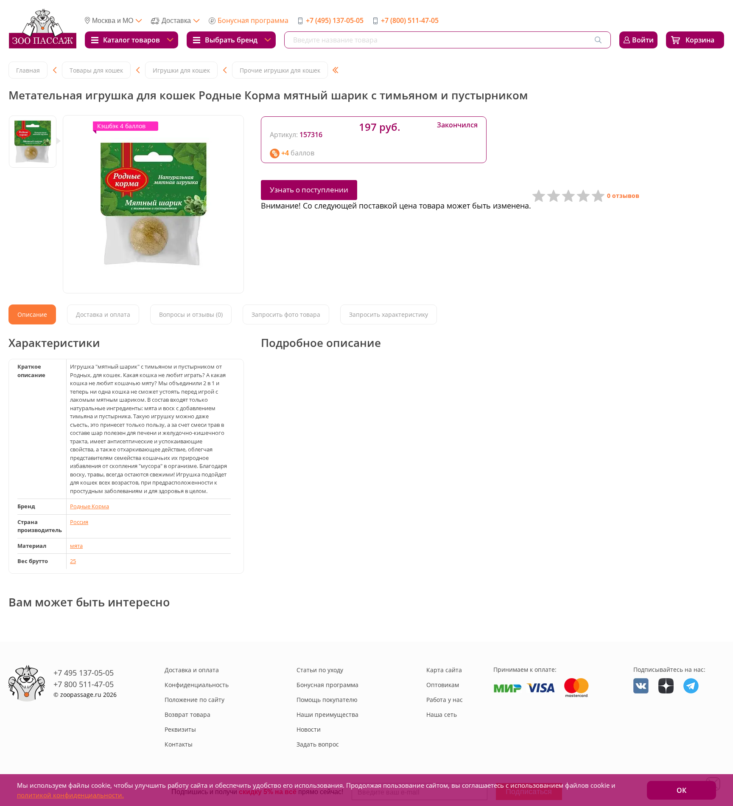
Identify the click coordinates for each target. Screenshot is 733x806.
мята (76, 546)
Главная (28, 70)
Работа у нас (444, 700)
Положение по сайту (194, 700)
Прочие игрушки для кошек (280, 70)
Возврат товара (187, 714)
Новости (309, 729)
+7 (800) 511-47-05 (410, 20)
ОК (681, 790)
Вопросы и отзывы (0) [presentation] (191, 314)
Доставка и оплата (192, 670)
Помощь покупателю (327, 700)
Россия (79, 522)
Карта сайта (444, 670)
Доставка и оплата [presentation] (103, 314)
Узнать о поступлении (309, 189)
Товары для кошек (96, 70)
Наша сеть (441, 714)
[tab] (32, 314)
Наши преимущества (327, 714)
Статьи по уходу (320, 670)
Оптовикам (442, 685)
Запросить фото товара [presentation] (286, 314)
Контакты (179, 744)
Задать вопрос (318, 744)
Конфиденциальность (197, 685)
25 (73, 561)
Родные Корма (89, 506)
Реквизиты (180, 729)
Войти (643, 40)
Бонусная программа (253, 20)
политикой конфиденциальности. (70, 795)
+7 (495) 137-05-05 (335, 20)
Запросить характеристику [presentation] (388, 314)
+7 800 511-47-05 (83, 684)
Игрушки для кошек (181, 70)
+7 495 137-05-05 (83, 673)
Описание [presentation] (32, 314)
